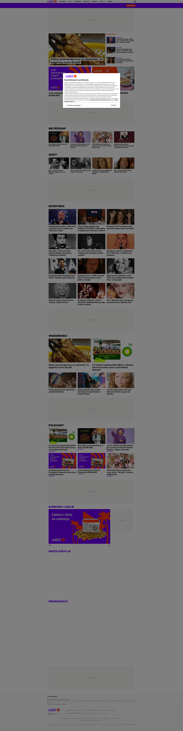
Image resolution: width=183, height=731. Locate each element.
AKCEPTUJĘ (114, 105)
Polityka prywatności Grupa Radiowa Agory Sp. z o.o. (102, 100)
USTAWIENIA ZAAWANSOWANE (74, 105)
